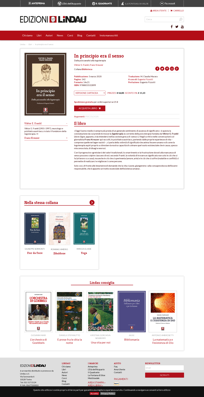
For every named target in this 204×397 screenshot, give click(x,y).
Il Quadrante (94, 372)
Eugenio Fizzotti (145, 79)
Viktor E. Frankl (81, 65)
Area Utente (119, 369)
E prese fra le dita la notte (69, 341)
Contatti (90, 35)
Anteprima (92, 366)
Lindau (22, 44)
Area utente (159, 10)
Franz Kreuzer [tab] (32, 137)
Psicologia (92, 116)
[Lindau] (73, 19)
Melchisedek (93, 378)
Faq (115, 366)
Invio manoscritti (109, 35)
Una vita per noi (100, 342)
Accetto (94, 393)
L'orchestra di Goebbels (38, 341)
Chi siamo (27, 35)
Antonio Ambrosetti (163, 335)
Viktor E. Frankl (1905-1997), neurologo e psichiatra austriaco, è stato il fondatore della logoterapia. (45, 131)
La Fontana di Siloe (96, 375)
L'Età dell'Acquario (96, 369)
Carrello (178, 10)
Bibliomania (131, 339)
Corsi (70, 35)
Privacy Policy (108, 393)
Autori (49, 35)
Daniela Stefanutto (69, 335)
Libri (39, 35)
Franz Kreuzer (96, 65)
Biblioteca (87, 69)
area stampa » (96, 382)
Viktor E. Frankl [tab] (33, 123)
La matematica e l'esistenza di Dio (162, 341)
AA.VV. (131, 335)
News (60, 35)
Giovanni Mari (38, 335)
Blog (79, 35)
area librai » (95, 385)
